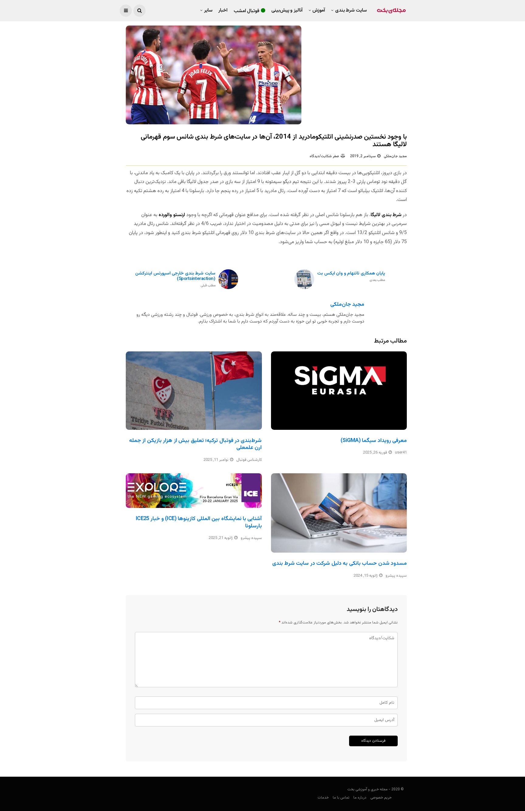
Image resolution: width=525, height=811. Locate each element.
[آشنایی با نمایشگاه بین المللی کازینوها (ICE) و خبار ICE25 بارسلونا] (194, 490)
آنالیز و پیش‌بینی (287, 10)
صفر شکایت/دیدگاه (324, 156)
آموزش (318, 10)
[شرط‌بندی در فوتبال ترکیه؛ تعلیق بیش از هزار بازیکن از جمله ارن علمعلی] (194, 390)
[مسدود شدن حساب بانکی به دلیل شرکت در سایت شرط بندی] (339, 513)
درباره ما (359, 797)
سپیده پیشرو (251, 538)
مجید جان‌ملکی (395, 156)
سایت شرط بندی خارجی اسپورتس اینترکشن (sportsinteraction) (175, 279)
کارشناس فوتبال (249, 460)
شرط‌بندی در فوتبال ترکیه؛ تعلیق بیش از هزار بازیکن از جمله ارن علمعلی (195, 444)
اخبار (223, 10)
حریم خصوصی (381, 797)
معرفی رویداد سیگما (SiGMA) (374, 441)
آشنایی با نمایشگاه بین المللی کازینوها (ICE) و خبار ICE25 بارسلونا (199, 522)
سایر (208, 10)
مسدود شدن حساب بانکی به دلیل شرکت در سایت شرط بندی (339, 563)
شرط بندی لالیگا (386, 215)
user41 (401, 453)
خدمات (323, 797)
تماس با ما (341, 797)
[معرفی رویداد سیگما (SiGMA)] (339, 390)
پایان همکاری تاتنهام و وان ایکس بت (351, 277)
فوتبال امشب (247, 11)
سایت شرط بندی (351, 10)
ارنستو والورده (172, 215)
